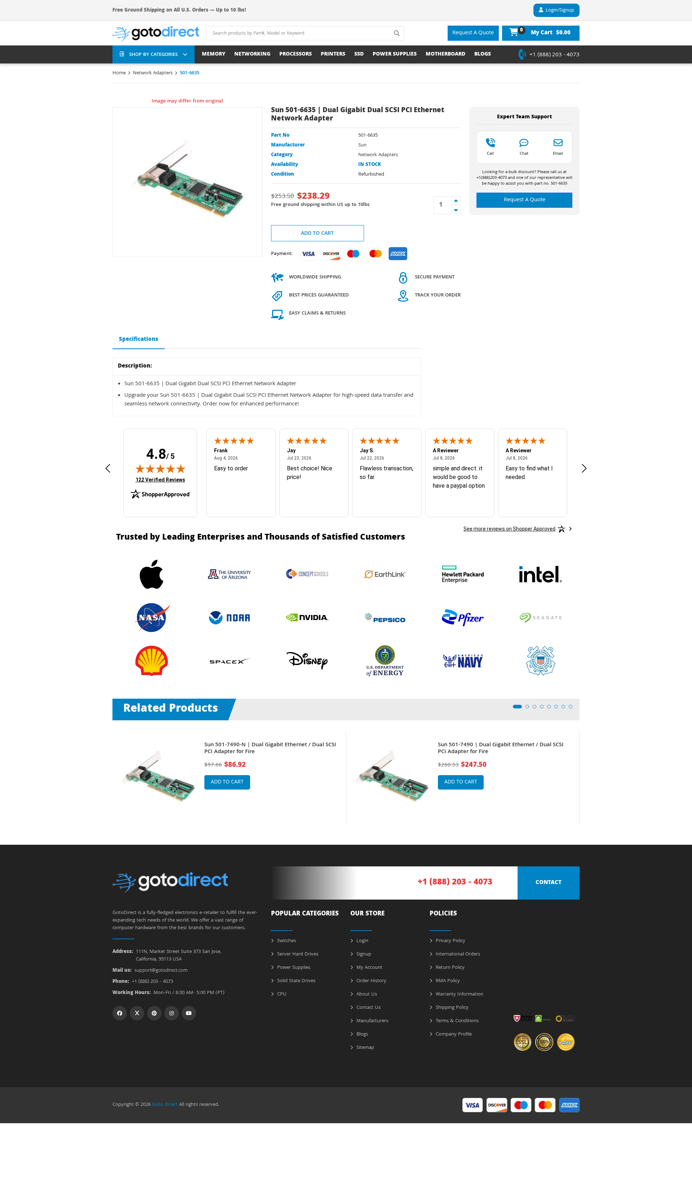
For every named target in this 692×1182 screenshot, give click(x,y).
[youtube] (189, 1013)
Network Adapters (153, 73)
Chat (524, 153)
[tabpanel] (229, 777)
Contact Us (368, 1008)
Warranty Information (458, 994)
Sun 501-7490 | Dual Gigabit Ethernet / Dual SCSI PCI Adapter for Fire (501, 749)
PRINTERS (333, 54)
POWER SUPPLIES (395, 54)
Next (585, 771)
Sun (362, 145)
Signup (363, 954)
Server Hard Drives (297, 954)
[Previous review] (108, 468)
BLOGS (482, 54)
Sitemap (364, 1048)
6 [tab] (558, 708)
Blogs (361, 1034)
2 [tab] (529, 708)
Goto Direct (165, 1105)
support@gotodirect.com (161, 971)
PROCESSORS (295, 54)
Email (558, 153)
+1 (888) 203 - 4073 (554, 55)
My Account (368, 968)
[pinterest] (154, 1013)
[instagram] (171, 1013)
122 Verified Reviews (160, 479)
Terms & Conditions (456, 1021)
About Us (366, 994)
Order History (370, 981)
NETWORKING (252, 54)
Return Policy (449, 968)
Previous (107, 771)
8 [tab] (572, 708)
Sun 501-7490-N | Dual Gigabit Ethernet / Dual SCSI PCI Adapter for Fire (270, 749)
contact (549, 883)
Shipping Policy (451, 1008)
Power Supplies (293, 968)
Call (490, 153)
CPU (281, 994)
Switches (286, 941)
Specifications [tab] (138, 339)
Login (361, 941)
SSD (359, 54)
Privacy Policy (449, 941)
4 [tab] (543, 708)
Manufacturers (371, 1021)
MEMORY (213, 54)
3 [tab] (536, 708)
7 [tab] (565, 708)
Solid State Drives (295, 981)
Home (119, 73)
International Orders (457, 954)
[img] (160, 468)
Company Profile (453, 1034)
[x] (137, 1013)
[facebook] (119, 1013)
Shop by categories (153, 55)
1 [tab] (516, 708)
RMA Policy (447, 981)
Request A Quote (473, 33)
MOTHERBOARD (445, 54)
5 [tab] (551, 708)
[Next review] (584, 468)
